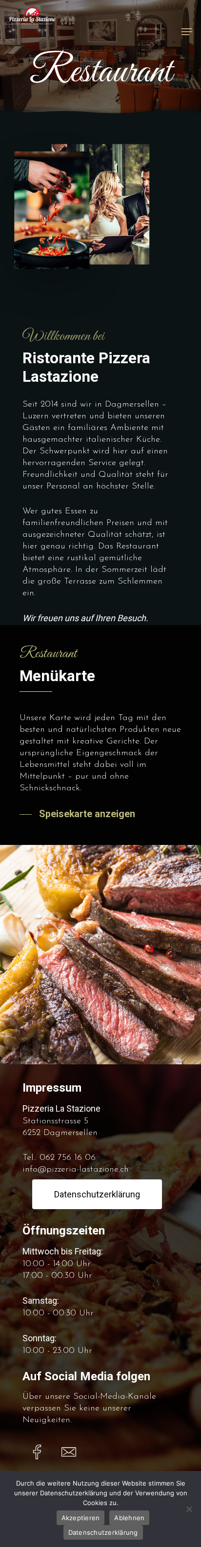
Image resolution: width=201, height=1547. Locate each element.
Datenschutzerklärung (103, 1532)
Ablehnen (129, 1518)
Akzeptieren (80, 1518)
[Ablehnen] (189, 1509)
